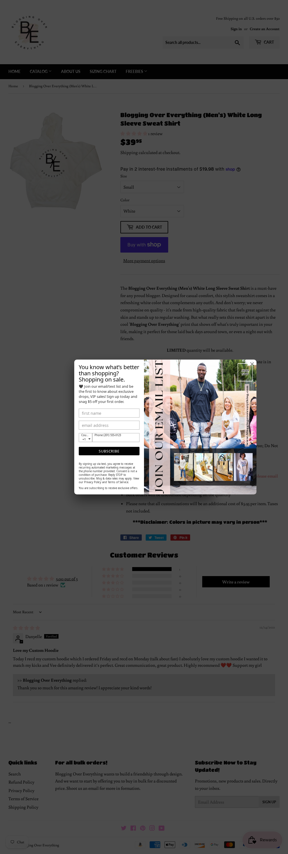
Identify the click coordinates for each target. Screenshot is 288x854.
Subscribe (109, 451)
